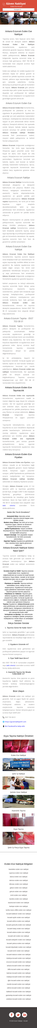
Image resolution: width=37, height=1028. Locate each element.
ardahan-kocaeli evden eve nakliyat (18, 999)
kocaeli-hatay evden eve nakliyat (18, 928)
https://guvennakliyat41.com (15, 722)
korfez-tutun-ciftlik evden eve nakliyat (18, 910)
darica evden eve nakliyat (18, 877)
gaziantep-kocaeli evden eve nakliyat (18, 995)
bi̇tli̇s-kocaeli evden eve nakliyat (18, 969)
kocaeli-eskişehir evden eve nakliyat (18, 940)
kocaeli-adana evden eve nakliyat (18, 932)
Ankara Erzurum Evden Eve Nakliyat (18, 248)
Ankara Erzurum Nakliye (18, 177)
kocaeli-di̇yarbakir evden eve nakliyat (18, 947)
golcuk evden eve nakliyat (18, 891)
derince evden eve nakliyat (18, 880)
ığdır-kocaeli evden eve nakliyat (18, 980)
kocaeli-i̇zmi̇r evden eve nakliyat (18, 951)
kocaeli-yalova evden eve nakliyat (18, 943)
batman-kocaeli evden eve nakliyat (18, 973)
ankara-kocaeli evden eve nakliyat (18, 966)
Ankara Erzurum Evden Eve (18, 103)
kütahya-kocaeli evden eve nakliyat (19, 958)
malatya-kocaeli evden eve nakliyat (19, 977)
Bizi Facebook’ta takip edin (15, 726)
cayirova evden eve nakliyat (18, 873)
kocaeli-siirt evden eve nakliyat (18, 936)
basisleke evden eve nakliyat (18, 869)
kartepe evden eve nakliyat (18, 906)
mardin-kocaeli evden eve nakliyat (18, 984)
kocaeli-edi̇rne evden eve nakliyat (18, 921)
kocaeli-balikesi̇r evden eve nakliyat (18, 914)
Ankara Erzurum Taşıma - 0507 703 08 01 (18, 320)
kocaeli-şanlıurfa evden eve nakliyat (18, 925)
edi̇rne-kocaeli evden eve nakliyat (18, 988)
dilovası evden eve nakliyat (18, 884)
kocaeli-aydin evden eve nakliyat (18, 917)
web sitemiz (9, 505)
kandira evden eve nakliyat (18, 899)
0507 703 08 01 (28, 61)
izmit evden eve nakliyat (18, 895)
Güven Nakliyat (16, 3)
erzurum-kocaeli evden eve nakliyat (18, 962)
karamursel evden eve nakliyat (18, 903)
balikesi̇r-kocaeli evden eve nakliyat (18, 991)
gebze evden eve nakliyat (18, 888)
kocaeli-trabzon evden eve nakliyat (18, 954)
